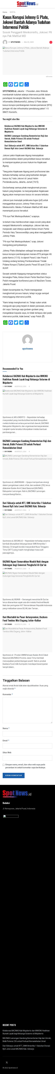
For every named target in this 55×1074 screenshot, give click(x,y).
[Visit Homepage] (27, 4)
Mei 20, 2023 (29, 42)
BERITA (12, 12)
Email (6, 740)
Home (5, 12)
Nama (6, 728)
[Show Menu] (4, 4)
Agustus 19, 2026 (20, 624)
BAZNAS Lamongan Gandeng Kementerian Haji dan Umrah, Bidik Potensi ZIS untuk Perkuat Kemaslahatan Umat (26, 138)
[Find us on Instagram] (10, 1062)
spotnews (15, 42)
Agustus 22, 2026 (20, 386)
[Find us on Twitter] (7, 1062)
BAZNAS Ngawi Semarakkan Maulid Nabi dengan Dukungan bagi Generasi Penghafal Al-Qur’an (25, 563)
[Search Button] (51, 4)
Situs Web (7, 752)
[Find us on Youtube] (13, 1062)
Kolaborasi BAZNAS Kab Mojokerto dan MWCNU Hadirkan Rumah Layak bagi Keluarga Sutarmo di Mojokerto (26, 128)
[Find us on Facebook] (3, 1062)
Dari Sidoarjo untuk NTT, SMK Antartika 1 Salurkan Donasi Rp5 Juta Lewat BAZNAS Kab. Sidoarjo (26, 147)
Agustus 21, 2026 (20, 452)
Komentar (8, 694)
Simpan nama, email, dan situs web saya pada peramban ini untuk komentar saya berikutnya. (25, 766)
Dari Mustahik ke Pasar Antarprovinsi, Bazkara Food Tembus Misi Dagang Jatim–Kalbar (25, 618)
